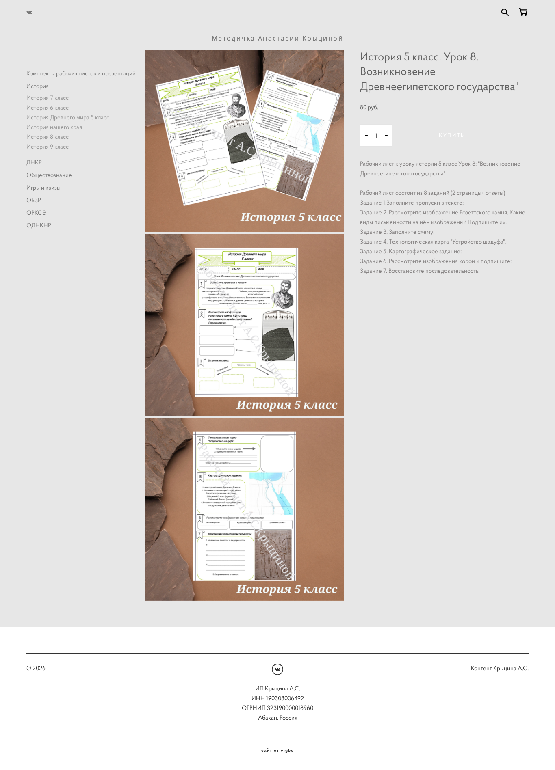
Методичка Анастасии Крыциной (277, 38)
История (37, 86)
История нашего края (54, 127)
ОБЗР (33, 200)
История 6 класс (47, 107)
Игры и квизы (43, 187)
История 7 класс (47, 97)
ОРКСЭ (36, 212)
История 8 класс (47, 136)
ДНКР (34, 162)
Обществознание (49, 175)
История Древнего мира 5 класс (67, 117)
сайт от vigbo (277, 750)
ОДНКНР (38, 225)
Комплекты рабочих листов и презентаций (81, 73)
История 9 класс (47, 146)
